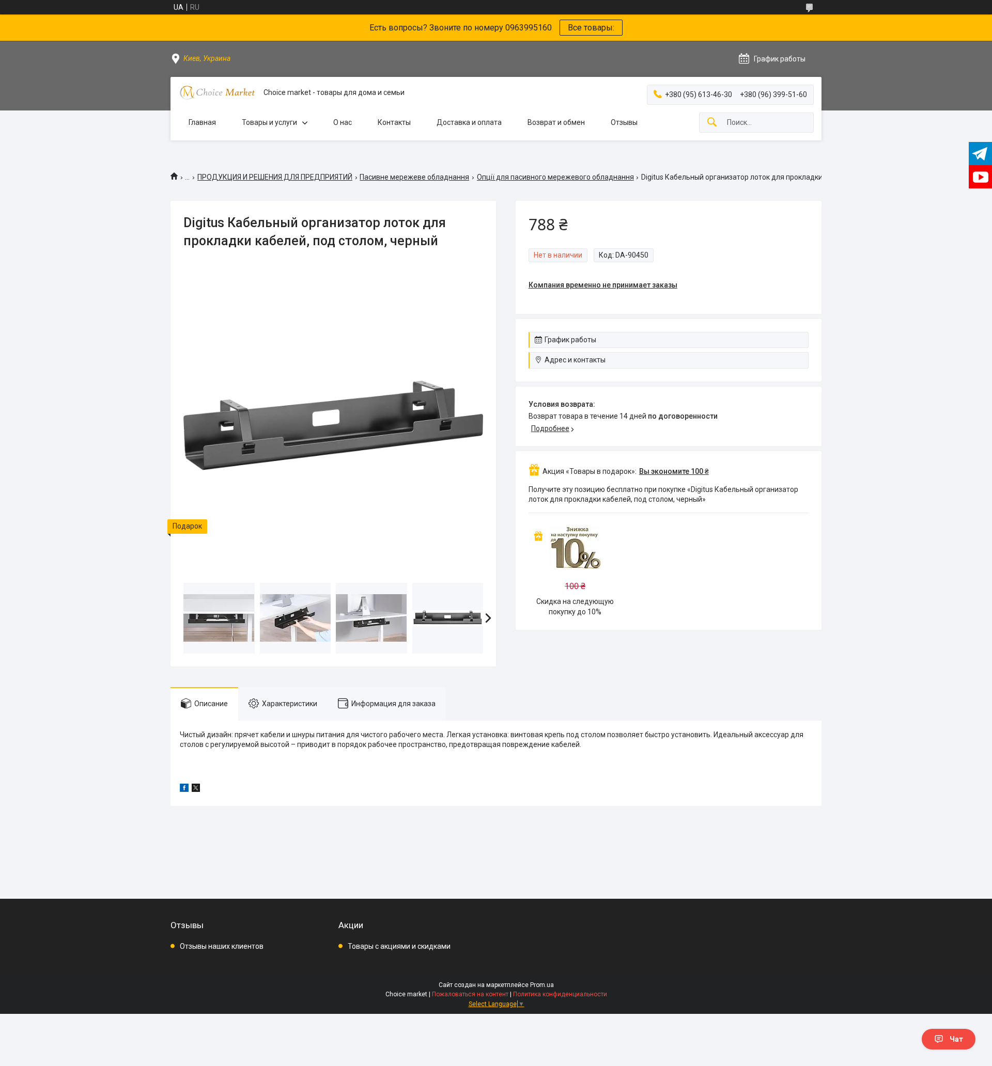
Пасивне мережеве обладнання (414, 177)
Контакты (394, 122)
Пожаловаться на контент (470, 994)
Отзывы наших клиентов (222, 946)
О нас (342, 122)
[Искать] (712, 123)
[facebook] (184, 789)
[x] (196, 789)
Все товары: (591, 28)
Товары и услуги (269, 122)
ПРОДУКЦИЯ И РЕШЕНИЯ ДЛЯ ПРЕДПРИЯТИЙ (274, 177)
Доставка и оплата (469, 122)
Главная (202, 122)
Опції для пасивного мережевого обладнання (555, 177)
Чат (956, 1039)
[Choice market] (217, 93)
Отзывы (624, 122)
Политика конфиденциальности (560, 994)
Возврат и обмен (556, 122)
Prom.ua (542, 985)
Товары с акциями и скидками (399, 946)
